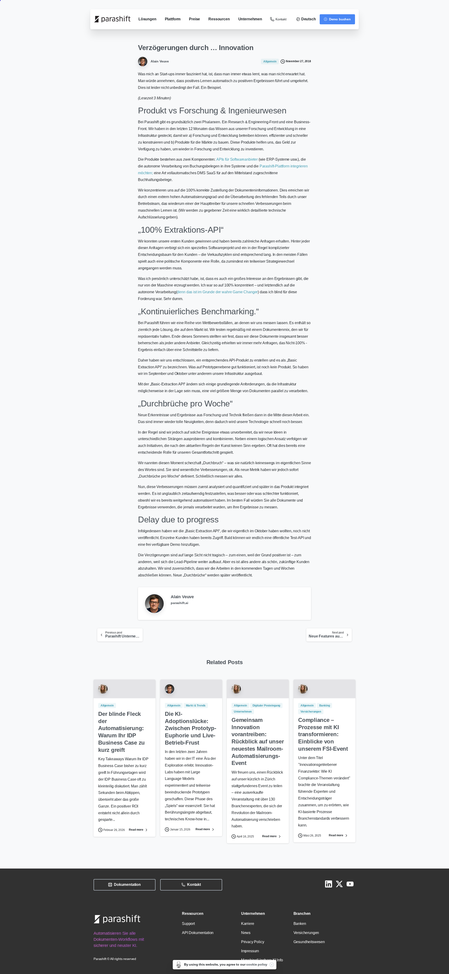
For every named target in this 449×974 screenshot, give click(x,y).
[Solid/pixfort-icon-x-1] (339, 883)
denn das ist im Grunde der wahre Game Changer (217, 292)
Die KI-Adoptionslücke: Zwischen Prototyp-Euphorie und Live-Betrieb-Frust (190, 728)
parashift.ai (179, 603)
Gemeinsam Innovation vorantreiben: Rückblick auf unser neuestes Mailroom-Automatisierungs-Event (258, 741)
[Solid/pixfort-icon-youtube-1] (350, 883)
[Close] (271, 964)
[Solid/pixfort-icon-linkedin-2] (328, 883)
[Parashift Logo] (117, 919)
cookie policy (256, 964)
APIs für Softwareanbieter (237, 159)
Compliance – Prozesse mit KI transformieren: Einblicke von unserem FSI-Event (323, 734)
